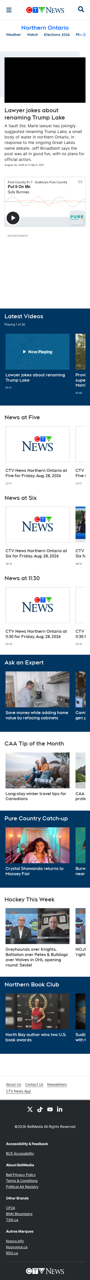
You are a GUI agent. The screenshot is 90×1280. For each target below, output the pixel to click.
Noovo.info (15, 1241)
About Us (13, 1084)
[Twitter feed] (30, 1109)
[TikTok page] (40, 1109)
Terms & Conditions (22, 1180)
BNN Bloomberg (19, 1214)
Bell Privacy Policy (21, 1175)
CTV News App (18, 1091)
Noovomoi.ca (17, 1247)
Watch (32, 35)
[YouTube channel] (50, 1109)
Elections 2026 (57, 35)
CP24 (10, 1208)
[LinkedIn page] (60, 1109)
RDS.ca (12, 1253)
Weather (13, 35)
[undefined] (38, 362)
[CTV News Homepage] (45, 10)
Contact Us (34, 1084)
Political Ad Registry (22, 1186)
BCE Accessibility (20, 1153)
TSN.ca (12, 1220)
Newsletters (57, 1084)
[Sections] (9, 10)
